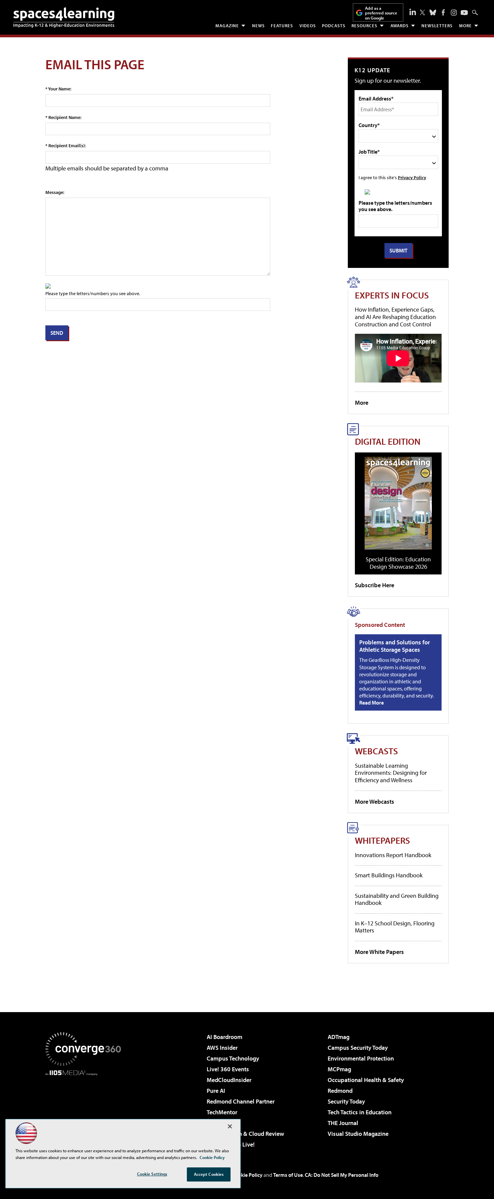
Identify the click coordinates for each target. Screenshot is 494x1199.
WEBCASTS (376, 751)
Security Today (346, 1101)
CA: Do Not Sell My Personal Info (341, 1174)
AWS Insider (222, 1047)
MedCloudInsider (229, 1080)
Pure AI (216, 1090)
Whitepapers (382, 840)
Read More (371, 702)
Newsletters (437, 25)
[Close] (229, 1126)
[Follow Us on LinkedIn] (412, 11)
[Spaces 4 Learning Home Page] (63, 17)
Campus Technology (233, 1058)
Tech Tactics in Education (360, 1112)
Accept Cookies (209, 1174)
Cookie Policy (247, 1174)
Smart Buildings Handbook (388, 875)
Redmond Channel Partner (241, 1101)
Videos (307, 25)
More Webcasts (374, 801)
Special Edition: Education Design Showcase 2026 (398, 562)
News (258, 25)
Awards (399, 25)
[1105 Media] (85, 1110)
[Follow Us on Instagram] (454, 12)
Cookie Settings (152, 1173)
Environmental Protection (361, 1058)
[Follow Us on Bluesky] (432, 12)
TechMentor (222, 1112)
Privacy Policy (412, 177)
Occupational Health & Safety (366, 1080)
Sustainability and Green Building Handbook (397, 899)
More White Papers (379, 952)
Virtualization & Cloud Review (245, 1133)
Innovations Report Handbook (393, 855)
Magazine (227, 25)
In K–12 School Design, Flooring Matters (395, 926)
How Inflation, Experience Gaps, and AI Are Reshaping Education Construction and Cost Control (395, 317)
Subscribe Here (374, 585)
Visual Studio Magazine (358, 1133)
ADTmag (338, 1037)
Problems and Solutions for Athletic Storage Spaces (394, 646)
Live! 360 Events (228, 1069)
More (465, 25)
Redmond (340, 1090)
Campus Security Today (358, 1047)
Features (282, 25)
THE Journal (343, 1123)
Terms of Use (288, 1174)
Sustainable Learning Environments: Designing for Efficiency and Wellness (391, 773)
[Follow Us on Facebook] (443, 12)
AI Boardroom (224, 1037)
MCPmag (339, 1069)
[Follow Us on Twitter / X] (422, 12)
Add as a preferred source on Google (381, 13)
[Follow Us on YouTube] (464, 12)
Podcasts (333, 25)
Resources (364, 25)
